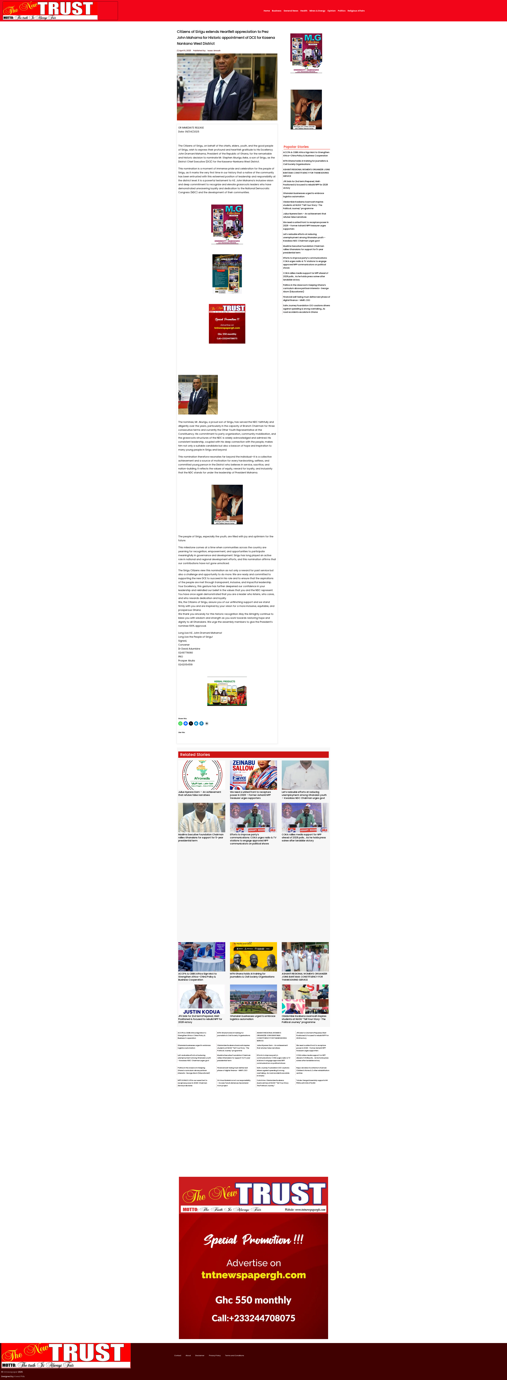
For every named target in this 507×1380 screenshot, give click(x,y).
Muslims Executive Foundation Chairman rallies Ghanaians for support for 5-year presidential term (303, 249)
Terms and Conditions (234, 1355)
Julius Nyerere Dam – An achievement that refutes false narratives (199, 793)
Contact (177, 1355)
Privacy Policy (215, 1355)
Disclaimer (199, 1355)
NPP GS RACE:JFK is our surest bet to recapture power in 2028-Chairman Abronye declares (192, 1083)
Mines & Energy (317, 11)
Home (267, 11)
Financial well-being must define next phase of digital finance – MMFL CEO (232, 1069)
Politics (342, 11)
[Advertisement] (253, 890)
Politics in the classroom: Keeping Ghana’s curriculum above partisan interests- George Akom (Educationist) (305, 288)
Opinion (331, 11)
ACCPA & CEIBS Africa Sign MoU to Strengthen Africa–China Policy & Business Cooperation (197, 976)
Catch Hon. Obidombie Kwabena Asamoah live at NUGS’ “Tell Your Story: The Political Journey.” (273, 1083)
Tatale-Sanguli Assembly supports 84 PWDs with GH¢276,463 (312, 1081)
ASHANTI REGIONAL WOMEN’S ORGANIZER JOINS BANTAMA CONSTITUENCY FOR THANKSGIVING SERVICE (306, 173)
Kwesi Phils (19, 1376)
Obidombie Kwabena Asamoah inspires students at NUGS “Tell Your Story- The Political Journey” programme (303, 205)
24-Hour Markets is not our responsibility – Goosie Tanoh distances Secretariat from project (233, 1083)
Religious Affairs (356, 11)
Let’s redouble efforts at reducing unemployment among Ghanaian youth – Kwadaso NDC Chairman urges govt (304, 237)
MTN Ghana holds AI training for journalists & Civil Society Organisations (252, 975)
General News (291, 11)
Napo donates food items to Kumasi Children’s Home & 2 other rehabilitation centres (312, 1070)
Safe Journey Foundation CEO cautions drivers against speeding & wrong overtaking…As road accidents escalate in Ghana (306, 309)
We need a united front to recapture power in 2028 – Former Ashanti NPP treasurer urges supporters (306, 225)
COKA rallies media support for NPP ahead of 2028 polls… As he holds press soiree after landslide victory (305, 276)
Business (276, 11)
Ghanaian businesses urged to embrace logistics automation (252, 1017)
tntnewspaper (10, 1371)
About (188, 1355)
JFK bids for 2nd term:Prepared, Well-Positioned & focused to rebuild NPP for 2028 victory (305, 184)
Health (303, 11)
